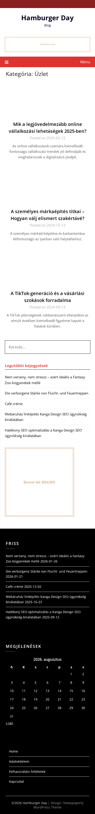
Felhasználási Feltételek (27, 771)
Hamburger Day (47, 17)
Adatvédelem (19, 761)
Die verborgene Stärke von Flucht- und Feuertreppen (46, 393)
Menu (85, 61)
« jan (9, 723)
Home (13, 751)
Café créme (14, 403)
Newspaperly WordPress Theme (58, 805)
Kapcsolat (16, 781)
